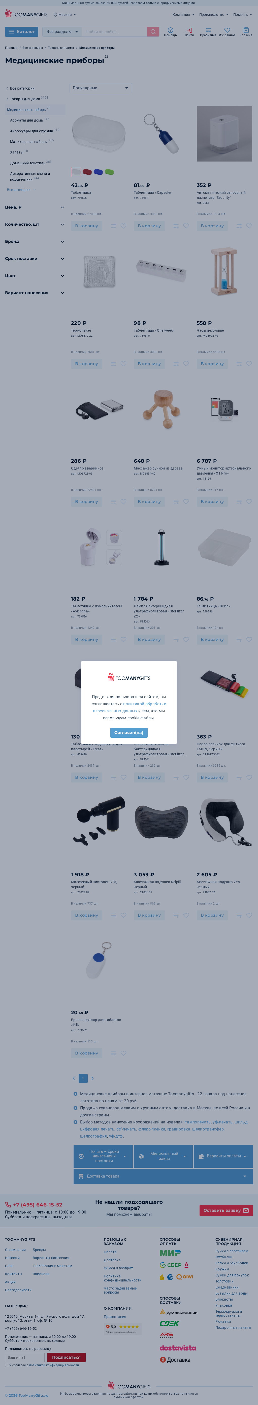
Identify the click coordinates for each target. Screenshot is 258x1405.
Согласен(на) (128, 732)
